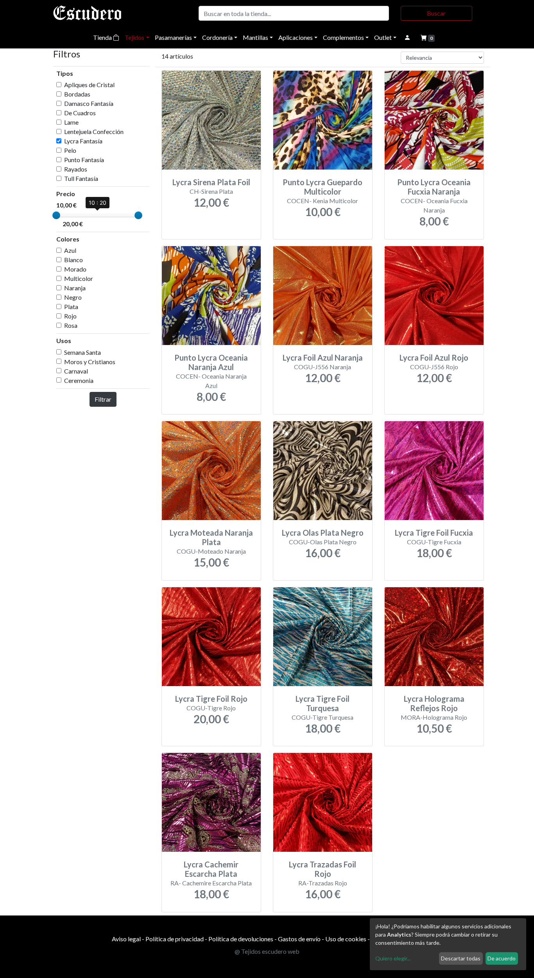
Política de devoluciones (240, 938)
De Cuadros (80, 112)
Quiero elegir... (392, 958)
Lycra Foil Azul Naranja (323, 357)
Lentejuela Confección (94, 131)
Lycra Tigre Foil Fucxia (434, 532)
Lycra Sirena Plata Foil (211, 182)
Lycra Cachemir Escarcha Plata (211, 869)
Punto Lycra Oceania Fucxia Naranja (434, 186)
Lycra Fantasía (83, 141)
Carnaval (76, 371)
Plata (71, 306)
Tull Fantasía (81, 178)
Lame (71, 122)
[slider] (56, 215)
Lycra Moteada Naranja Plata (211, 537)
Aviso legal (126, 938)
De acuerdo (501, 958)
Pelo (70, 150)
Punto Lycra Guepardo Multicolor (322, 186)
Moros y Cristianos (89, 361)
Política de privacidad (174, 938)
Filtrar (103, 399)
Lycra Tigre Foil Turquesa (322, 703)
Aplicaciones (295, 37)
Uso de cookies (345, 938)
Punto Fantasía (84, 159)
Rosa (70, 325)
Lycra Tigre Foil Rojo (211, 698)
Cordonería (217, 37)
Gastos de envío (299, 938)
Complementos (343, 37)
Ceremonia (78, 380)
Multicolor (78, 278)
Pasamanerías (173, 37)
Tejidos (134, 37)
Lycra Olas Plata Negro (323, 532)
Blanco (73, 259)
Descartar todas (460, 958)
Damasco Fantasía (88, 103)
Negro (73, 297)
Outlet (383, 37)
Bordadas (77, 94)
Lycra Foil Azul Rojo (434, 357)
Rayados (75, 169)
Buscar (436, 13)
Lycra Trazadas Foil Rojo (322, 869)
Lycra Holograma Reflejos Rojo (434, 703)
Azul (70, 250)
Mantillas (255, 37)
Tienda (103, 37)
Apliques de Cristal (89, 84)
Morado (75, 269)
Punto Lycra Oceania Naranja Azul (211, 362)
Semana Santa (82, 352)
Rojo (70, 316)
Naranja (75, 287)
